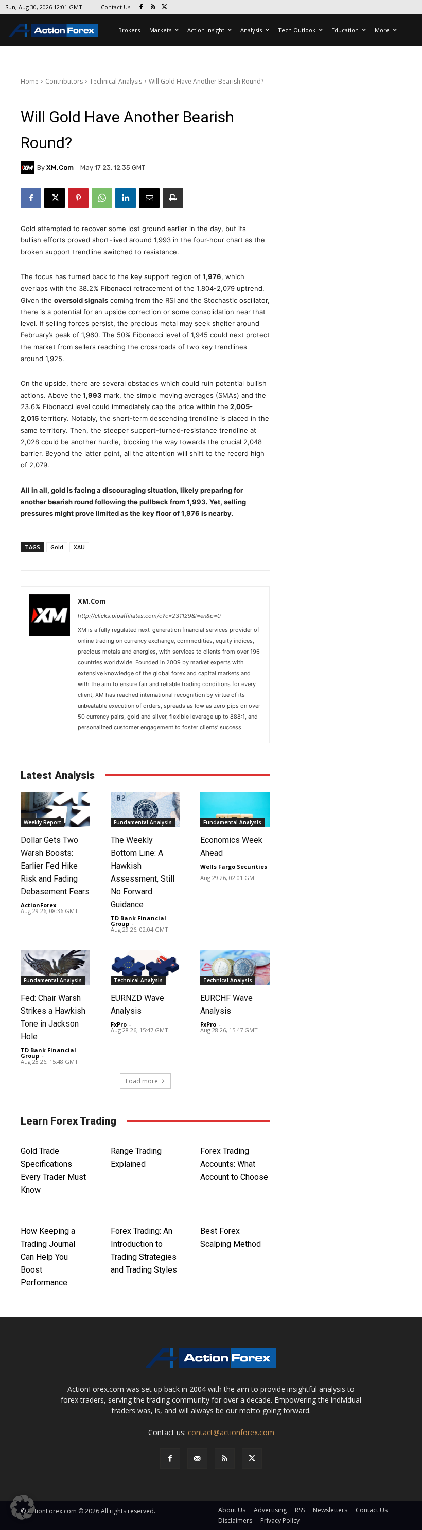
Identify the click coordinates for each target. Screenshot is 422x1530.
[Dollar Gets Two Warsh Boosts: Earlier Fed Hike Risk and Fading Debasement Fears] (55, 809)
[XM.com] (29, 167)
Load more (142, 1081)
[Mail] (197, 1458)
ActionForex (38, 905)
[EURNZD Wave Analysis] (145, 967)
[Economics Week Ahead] (235, 809)
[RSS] (153, 7)
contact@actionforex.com (231, 1432)
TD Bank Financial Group (138, 920)
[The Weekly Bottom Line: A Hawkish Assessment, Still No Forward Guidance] (145, 809)
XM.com (60, 167)
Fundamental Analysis (143, 822)
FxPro (119, 1024)
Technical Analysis (116, 81)
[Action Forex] (53, 30)
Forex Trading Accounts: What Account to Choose (234, 1164)
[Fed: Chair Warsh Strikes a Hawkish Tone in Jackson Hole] (55, 967)
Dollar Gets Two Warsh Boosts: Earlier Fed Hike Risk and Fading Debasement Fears (55, 866)
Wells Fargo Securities (233, 866)
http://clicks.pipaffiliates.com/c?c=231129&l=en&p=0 (149, 616)
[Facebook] (141, 7)
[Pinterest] (78, 198)
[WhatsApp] (102, 198)
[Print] (173, 198)
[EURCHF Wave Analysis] (235, 967)
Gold (56, 547)
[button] (22, 1507)
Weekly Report (42, 822)
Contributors (64, 81)
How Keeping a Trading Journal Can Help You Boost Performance (48, 1257)
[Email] (149, 198)
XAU (79, 547)
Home (30, 81)
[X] (165, 7)
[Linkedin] (125, 198)
